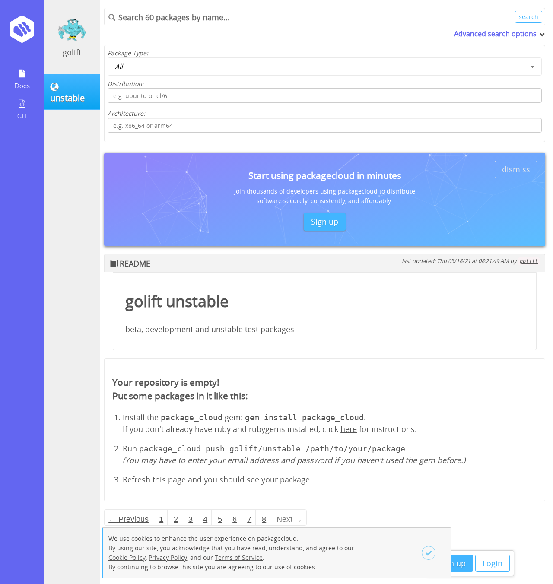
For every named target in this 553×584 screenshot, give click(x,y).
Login (492, 563)
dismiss (516, 169)
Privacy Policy (168, 557)
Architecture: (126, 113)
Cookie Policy (127, 557)
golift (72, 52)
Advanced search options (495, 33)
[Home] (22, 32)
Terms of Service (239, 557)
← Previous (128, 519)
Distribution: (126, 83)
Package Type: (128, 53)
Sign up (452, 563)
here (348, 429)
